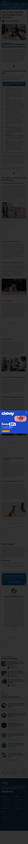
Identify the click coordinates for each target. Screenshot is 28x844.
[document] (14, 422)
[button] (26, 412)
